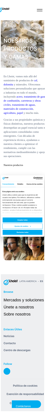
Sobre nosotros (17, 314)
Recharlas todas (22, 232)
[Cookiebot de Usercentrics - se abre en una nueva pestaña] (33, 178)
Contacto (10, 343)
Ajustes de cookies (21, 226)
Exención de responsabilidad (25, 394)
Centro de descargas (17, 350)
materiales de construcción (18, 108)
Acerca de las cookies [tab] (34, 184)
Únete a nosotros (19, 307)
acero (19, 96)
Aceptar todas (22, 220)
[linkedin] (7, 371)
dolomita (8, 84)
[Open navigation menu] (39, 10)
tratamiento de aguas (23, 104)
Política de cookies (25, 385)
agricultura (9, 112)
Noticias (9, 336)
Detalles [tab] (20, 184)
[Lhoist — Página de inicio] (11, 282)
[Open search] (31, 10)
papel (20, 112)
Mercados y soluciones (24, 300)
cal (35, 80)
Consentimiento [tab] (8, 184)
